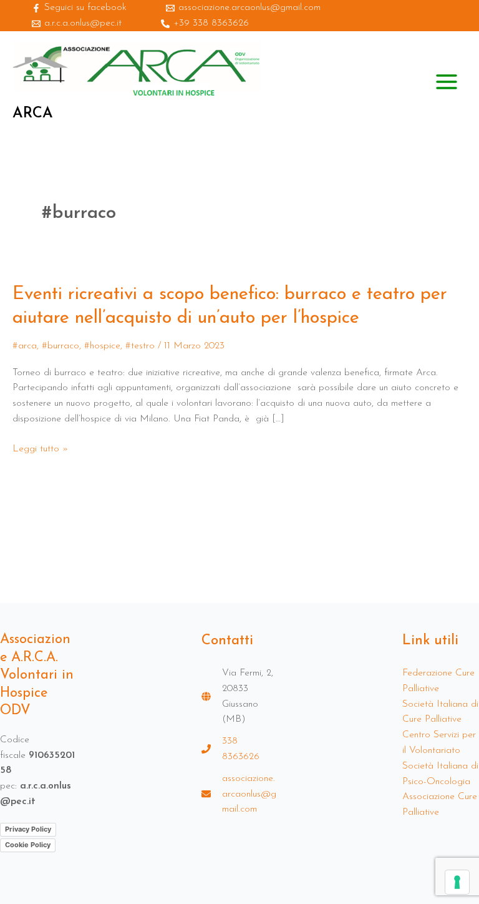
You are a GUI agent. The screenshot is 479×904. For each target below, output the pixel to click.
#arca (24, 346)
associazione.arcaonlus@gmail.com (249, 794)
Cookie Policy (28, 844)
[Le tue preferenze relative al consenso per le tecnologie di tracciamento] (457, 882)
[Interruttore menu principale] (447, 82)
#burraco (60, 346)
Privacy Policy (28, 829)
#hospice (102, 346)
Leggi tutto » (40, 449)
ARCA (32, 113)
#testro (140, 346)
